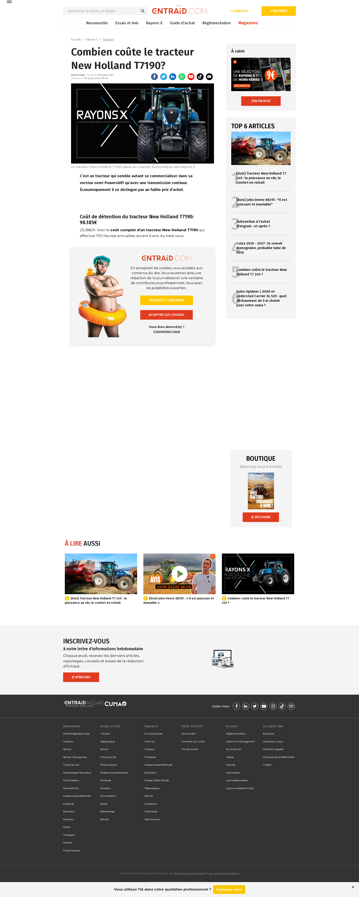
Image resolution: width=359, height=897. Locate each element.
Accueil (76, 39)
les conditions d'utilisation (224, 873)
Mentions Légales (273, 749)
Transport (69, 834)
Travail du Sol (71, 764)
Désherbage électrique (76, 733)
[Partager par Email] (209, 76)
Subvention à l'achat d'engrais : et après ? (253, 223)
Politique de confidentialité (278, 757)
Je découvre (260, 517)
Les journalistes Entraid (239, 788)
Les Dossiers (233, 772)
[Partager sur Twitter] (163, 76)
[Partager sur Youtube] (191, 76)
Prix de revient (190, 749)
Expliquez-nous (229, 889)
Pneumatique (71, 850)
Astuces (230, 764)
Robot (67, 827)
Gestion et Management (240, 741)
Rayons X (154, 23)
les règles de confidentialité (189, 873)
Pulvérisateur (71, 780)
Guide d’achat (182, 23)
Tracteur (108, 39)
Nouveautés (97, 23)
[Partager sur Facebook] (154, 76)
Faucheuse (151, 811)
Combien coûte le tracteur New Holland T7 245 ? (261, 272)
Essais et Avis (127, 23)
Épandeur (69, 811)
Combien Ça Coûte (193, 741)
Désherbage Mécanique (77, 772)
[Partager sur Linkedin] (172, 76)
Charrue (150, 741)
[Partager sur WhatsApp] (181, 76)
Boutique (268, 733)
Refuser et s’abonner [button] (166, 300)
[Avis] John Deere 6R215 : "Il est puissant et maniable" (261, 202)
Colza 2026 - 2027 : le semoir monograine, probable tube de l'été (261, 248)
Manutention (71, 788)
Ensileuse (68, 803)
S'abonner (278, 11)
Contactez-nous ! (273, 741)
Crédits (267, 764)
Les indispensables (236, 780)
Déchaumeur (153, 819)
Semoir (67, 749)
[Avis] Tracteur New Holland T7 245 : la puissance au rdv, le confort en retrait (261, 178)
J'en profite (260, 101)
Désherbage (107, 811)
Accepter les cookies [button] (166, 315)
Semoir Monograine (75, 757)
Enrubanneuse (153, 733)
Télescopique (107, 741)
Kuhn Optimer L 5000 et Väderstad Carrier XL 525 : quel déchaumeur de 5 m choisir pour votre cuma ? (261, 298)
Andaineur (151, 803)
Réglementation (216, 23)
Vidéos (230, 757)
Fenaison (68, 819)
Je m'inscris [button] (81, 677)
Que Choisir (189, 733)
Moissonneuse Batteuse (77, 795)
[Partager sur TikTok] (200, 76)
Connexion (239, 11)
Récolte (67, 842)
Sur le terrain (233, 749)
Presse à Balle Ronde (157, 780)
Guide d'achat (192, 726)
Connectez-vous (166, 331)
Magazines (248, 23)
